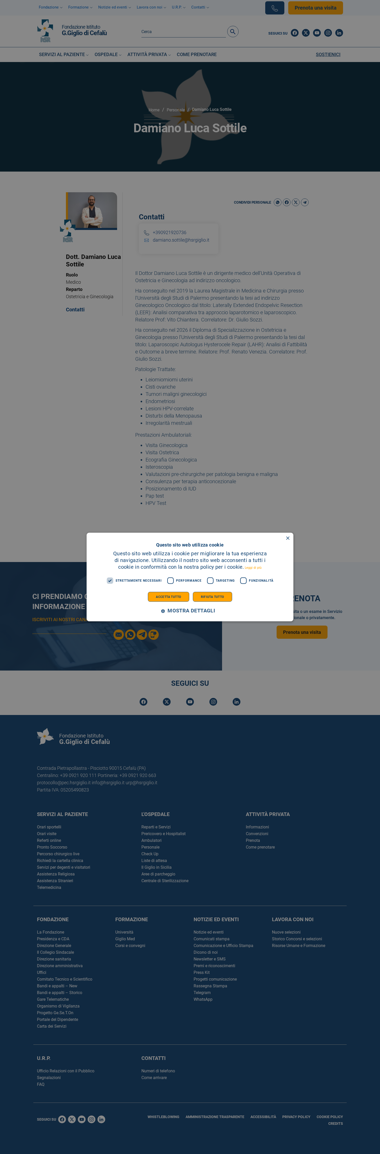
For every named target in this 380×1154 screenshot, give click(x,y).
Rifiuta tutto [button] (212, 596)
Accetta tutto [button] (168, 596)
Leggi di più (253, 567)
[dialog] (190, 577)
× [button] (288, 538)
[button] (190, 611)
